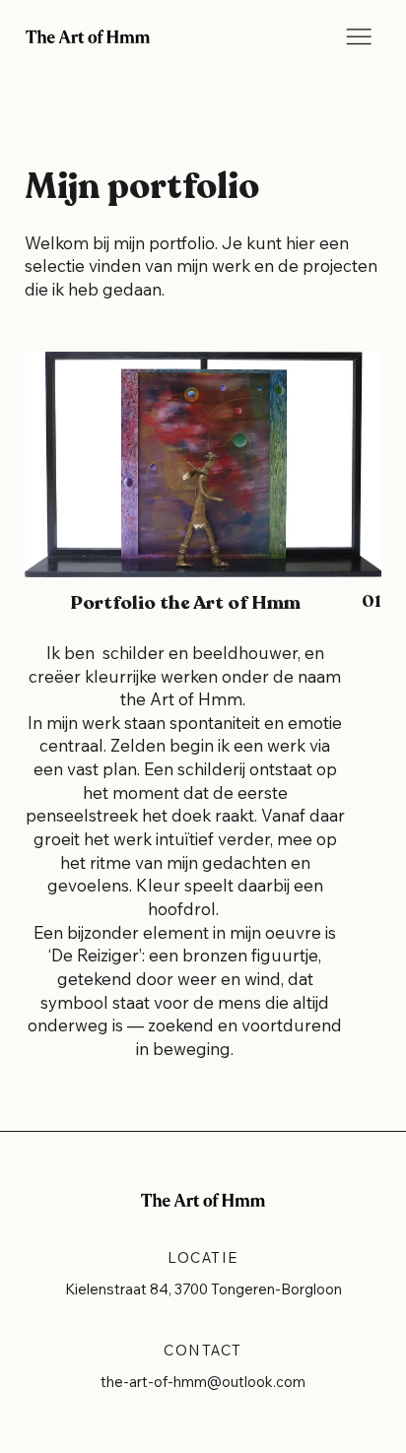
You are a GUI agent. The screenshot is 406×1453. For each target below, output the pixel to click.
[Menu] (358, 37)
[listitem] (202, 717)
